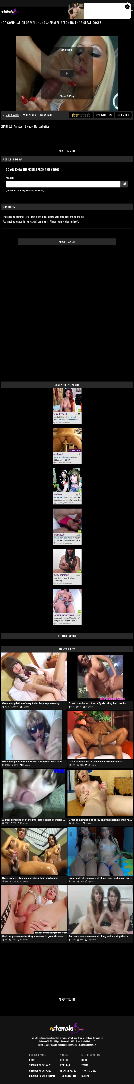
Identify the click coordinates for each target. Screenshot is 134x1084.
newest (64, 1060)
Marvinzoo (12, 115)
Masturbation (42, 126)
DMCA (84, 1060)
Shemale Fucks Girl (40, 1070)
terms (84, 1065)
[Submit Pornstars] (124, 184)
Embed (125, 115)
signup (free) (71, 221)
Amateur (19, 126)
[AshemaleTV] (10, 12)
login (59, 221)
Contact (86, 1075)
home (32, 1060)
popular (65, 1065)
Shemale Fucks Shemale (42, 1075)
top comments (68, 1075)
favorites (105, 115)
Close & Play (67, 96)
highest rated (68, 1070)
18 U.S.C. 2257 (88, 1070)
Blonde (29, 126)
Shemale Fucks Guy (39, 1065)
